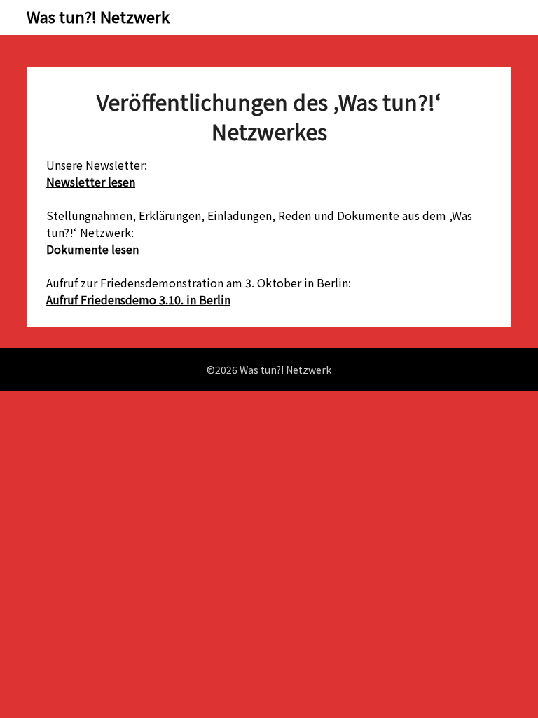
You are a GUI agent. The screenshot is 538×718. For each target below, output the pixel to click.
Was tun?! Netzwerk (98, 16)
